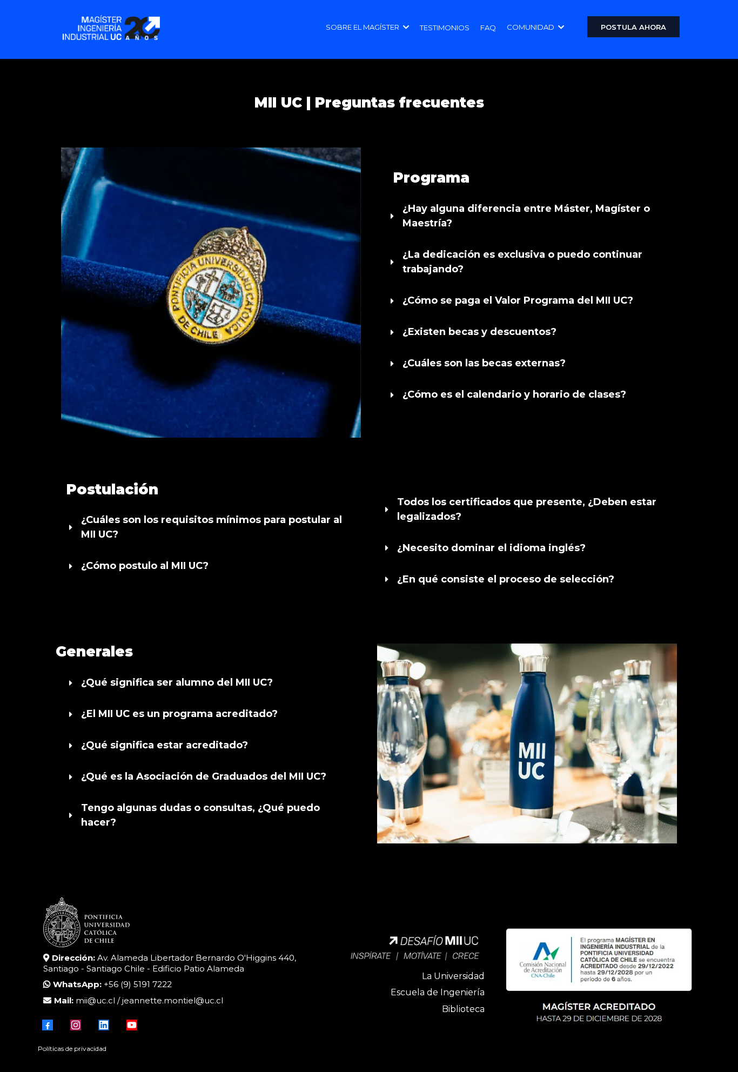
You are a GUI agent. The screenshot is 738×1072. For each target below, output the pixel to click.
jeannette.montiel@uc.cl (172, 1000)
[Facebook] (47, 1025)
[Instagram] (76, 1025)
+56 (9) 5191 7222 (138, 984)
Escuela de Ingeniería (438, 992)
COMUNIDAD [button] (531, 27)
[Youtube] (132, 1025)
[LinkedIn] (104, 1025)
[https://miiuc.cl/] (111, 27)
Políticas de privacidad (72, 1048)
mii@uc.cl (95, 1000)
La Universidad (453, 976)
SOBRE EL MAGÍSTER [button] (363, 27)
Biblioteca (463, 1009)
